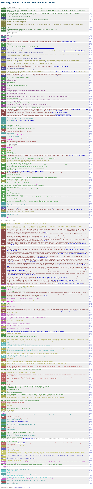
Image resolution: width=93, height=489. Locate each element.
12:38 (90, 72)
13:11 (90, 104)
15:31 (90, 158)
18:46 (90, 356)
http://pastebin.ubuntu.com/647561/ (20, 421)
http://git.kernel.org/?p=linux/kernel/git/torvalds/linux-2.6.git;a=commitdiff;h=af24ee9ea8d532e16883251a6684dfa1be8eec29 (35, 331)
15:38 (90, 185)
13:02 (90, 90)
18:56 (90, 367)
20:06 (90, 458)
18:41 (90, 345)
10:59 (90, 38)
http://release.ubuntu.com (12, 83)
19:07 (90, 405)
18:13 (90, 336)
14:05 (90, 131)
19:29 (90, 435)
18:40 (90, 342)
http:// (45, 232)
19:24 (90, 418)
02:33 (90, 21)
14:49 (90, 141)
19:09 (90, 408)
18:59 (90, 377)
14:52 (90, 142)
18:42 (90, 348)
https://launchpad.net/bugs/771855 (60, 112)
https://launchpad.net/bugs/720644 (80, 109)
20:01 (90, 449)
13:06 (90, 95)
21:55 (90, 482)
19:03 (90, 399)
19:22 (90, 413)
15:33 (90, 163)
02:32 (90, 18)
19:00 (90, 384)
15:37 (90, 179)
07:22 (90, 35)
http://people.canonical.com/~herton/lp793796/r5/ (73, 51)
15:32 (90, 161)
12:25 (90, 61)
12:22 (90, 57)
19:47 (90, 443)
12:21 (90, 52)
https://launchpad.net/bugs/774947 (77, 155)
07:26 (90, 36)
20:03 (90, 453)
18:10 (90, 322)
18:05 (90, 246)
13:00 (90, 80)
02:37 (90, 29)
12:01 (90, 43)
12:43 (90, 75)
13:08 (90, 96)
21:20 (90, 469)
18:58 (90, 374)
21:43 (90, 478)
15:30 (90, 149)
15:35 (90, 168)
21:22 (90, 477)
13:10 (90, 99)
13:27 (90, 107)
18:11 (90, 330)
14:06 (90, 134)
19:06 (90, 403)
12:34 (90, 68)
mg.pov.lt (28, 487)
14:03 (90, 125)
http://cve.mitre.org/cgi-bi (42, 257)
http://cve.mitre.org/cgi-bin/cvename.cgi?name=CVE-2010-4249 (21, 274)
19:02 (90, 395)
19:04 (90, 402)
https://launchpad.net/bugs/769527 (54, 110)
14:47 (90, 139)
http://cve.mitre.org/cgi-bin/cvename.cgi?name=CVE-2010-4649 (72, 253)
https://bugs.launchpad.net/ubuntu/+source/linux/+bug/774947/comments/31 (26, 171)
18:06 (90, 289)
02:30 (90, 13)
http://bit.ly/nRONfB (20, 443)
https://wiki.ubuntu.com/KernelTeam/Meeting (23, 120)
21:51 (90, 480)
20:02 (90, 452)
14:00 (90, 117)
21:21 (90, 474)
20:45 (90, 464)
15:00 (90, 145)
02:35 (90, 27)
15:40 (90, 200)
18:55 (90, 360)
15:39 (90, 196)
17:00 (90, 212)
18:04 (90, 223)
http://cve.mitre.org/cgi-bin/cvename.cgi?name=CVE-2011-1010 (52, 277)
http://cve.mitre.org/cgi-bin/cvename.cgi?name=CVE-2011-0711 (66, 280)
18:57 (90, 369)
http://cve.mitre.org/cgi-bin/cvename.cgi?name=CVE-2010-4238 (21, 261)
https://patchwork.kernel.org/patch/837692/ (44, 48)
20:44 (90, 462)
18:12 (90, 333)
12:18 (90, 48)
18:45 (90, 355)
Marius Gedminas (18, 487)
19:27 (90, 424)
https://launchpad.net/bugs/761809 (63, 115)
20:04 (90, 457)
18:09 (90, 306)
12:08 (90, 46)
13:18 (90, 106)
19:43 (90, 441)
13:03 (90, 93)
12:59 (90, 79)
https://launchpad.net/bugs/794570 (62, 114)
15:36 (90, 177)
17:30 (90, 217)
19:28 (90, 429)
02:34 (90, 24)
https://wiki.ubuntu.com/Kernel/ (29, 438)
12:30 (90, 65)
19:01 (90, 392)
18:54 (90, 358)
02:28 (90, 8)
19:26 (90, 422)
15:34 (90, 166)
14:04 (90, 126)
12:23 (90, 60)
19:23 (90, 414)
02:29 (90, 11)
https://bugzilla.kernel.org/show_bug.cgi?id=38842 (65, 71)
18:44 (90, 352)
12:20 (90, 51)
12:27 (90, 63)
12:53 (90, 77)
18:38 (90, 340)
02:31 (90, 16)
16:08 (90, 208)
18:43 (90, 350)
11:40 (90, 40)
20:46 (90, 466)
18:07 (90, 300)
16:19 (90, 211)
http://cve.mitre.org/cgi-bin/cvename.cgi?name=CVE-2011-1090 (68, 283)
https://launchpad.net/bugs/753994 (69, 41)
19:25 (90, 421)
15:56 (90, 203)
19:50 (90, 447)
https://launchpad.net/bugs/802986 (60, 66)
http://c (45, 236)
